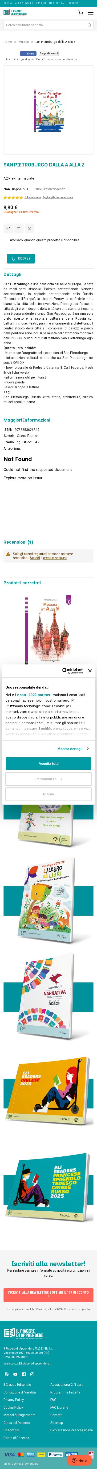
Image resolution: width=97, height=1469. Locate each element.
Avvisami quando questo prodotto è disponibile (44, 240)
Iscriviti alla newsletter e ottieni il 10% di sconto (48, 1294)
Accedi (35, 558)
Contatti (56, 1415)
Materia (24, 41)
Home (8, 41)
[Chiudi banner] (90, 670)
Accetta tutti (49, 763)
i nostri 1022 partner (33, 695)
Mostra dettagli (70, 749)
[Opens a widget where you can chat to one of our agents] (79, 1461)
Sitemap (56, 1423)
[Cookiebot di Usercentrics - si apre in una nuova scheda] (63, 671)
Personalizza (46, 779)
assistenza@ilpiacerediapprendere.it (28, 1363)
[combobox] (48, 25)
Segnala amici (49, 53)
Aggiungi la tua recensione (58, 197)
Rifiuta (48, 794)
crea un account (55, 558)
